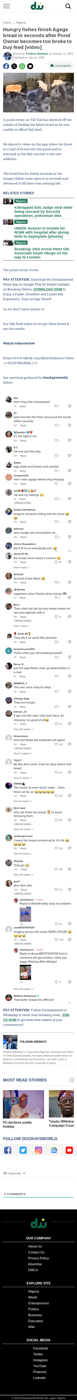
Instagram (40, 1360)
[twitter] (23, 1150)
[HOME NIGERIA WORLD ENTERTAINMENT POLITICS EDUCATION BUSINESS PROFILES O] (38, 6)
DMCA (33, 1270)
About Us (35, 1246)
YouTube (39, 1366)
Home (7, 22)
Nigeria (20, 22)
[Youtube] (69, 1150)
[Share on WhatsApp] (22, 66)
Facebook (40, 1348)
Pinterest (39, 1372)
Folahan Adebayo (37, 53)
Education (35, 1321)
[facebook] (7, 1150)
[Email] (30, 66)
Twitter (38, 1354)
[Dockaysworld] (38, 6)
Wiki (31, 1327)
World (32, 1297)
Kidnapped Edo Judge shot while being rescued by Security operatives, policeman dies (43, 211)
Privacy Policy (38, 1258)
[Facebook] (6, 66)
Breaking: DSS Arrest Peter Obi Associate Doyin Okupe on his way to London (41, 253)
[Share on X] (14, 66)
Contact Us (36, 1252)
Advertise (35, 1264)
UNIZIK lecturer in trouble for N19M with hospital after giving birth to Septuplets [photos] (41, 232)
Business (35, 1315)
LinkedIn (39, 1378)
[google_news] (53, 1150)
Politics (33, 1309)
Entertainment (38, 1303)
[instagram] (38, 1150)
